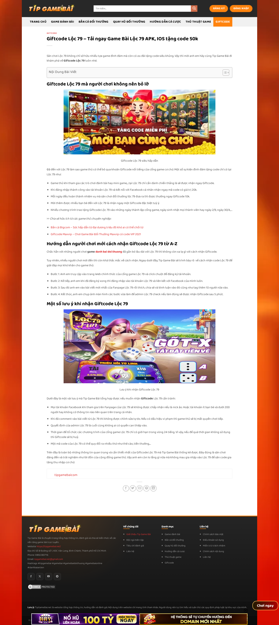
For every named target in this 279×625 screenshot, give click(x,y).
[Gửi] (194, 8)
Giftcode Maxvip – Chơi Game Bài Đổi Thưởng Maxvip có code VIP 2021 (96, 234)
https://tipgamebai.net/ (48, 546)
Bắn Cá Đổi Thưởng (93, 21)
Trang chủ (38, 21)
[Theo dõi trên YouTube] (48, 576)
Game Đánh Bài (62, 21)
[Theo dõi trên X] (39, 576)
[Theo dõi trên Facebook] (31, 576)
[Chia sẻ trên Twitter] (133, 488)
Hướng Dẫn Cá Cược (165, 21)
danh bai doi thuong (109, 251)
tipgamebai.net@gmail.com (48, 559)
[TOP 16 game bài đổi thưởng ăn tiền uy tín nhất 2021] (51, 8)
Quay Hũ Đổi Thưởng (129, 21)
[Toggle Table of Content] (224, 72)
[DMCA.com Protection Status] (42, 587)
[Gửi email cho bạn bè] (139, 488)
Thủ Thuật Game (198, 21)
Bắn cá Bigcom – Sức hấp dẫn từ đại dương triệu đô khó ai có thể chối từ (97, 227)
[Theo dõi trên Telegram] (57, 576)
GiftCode (223, 21)
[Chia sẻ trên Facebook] (126, 488)
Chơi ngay (265, 605)
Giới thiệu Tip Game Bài (138, 534)
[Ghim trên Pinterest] (146, 488)
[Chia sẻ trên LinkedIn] (153, 488)
